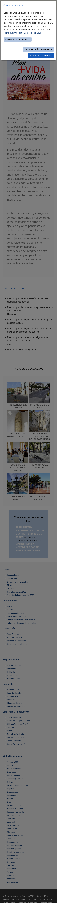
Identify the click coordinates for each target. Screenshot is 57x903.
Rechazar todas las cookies (38, 49)
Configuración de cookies (16, 39)
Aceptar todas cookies (41, 55)
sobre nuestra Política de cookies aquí (22, 33)
